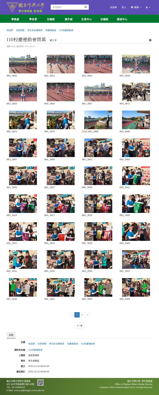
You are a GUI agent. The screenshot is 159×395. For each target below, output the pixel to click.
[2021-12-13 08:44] (60, 92)
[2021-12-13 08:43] (23, 64)
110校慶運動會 (66, 30)
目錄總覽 (20, 30)
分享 (54, 40)
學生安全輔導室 (35, 30)
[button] (147, 7)
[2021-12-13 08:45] (136, 287)
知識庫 (10, 30)
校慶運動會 (50, 30)
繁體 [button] (136, 7)
